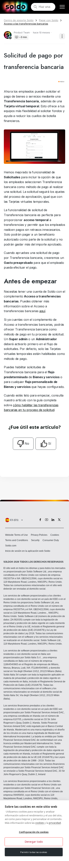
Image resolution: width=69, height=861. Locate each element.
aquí (42, 311)
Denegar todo (34, 841)
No (27, 443)
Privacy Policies (39, 535)
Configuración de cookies (34, 832)
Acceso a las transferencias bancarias (26, 23)
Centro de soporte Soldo (19, 20)
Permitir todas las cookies (33, 852)
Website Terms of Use (16, 535)
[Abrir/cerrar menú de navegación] (62, 6)
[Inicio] (15, 7)
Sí (49, 443)
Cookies (54, 535)
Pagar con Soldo (48, 20)
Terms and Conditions (16, 540)
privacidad (55, 823)
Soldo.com (10, 545)
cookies (39, 823)
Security (35, 540)
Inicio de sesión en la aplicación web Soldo (27, 551)
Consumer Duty (51, 540)
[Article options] (62, 36)
